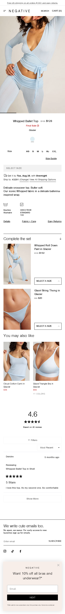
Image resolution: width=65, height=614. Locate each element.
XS (28, 152)
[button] (6, 11)
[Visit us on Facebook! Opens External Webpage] (21, 551)
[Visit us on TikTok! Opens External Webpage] (13, 551)
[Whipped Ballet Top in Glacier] (32, 138)
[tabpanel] (32, 64)
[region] (32, 3)
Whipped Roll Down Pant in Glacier (46, 247)
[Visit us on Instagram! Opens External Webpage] (5, 551)
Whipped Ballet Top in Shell (20, 468)
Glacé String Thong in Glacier (47, 292)
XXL (54, 151)
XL (48, 152)
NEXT (32, 597)
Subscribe (55, 541)
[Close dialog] (58, 565)
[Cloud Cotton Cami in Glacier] (16, 361)
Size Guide (51, 158)
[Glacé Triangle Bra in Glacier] (46, 361)
